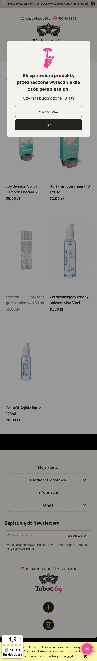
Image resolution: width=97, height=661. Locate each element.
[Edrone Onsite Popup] (48, 330)
